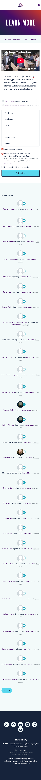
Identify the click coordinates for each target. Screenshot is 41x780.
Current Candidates (12, 39)
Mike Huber (6, 277)
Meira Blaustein (8, 632)
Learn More (29, 209)
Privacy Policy (8, 163)
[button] (38, 5)
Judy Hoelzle (7, 599)
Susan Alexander (8, 649)
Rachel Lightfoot (8, 357)
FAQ (25, 39)
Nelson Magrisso (8, 392)
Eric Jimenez (7, 518)
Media (33, 39)
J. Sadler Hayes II (8, 564)
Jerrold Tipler (9, 101)
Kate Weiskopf (6, 664)
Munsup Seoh (7, 549)
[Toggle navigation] (2, 5)
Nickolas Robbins (8, 242)
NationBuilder (24, 754)
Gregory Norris (8, 488)
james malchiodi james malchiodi (15, 322)
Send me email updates (13, 149)
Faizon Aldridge (8, 410)
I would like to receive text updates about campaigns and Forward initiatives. (21, 158)
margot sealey (7, 533)
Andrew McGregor (10, 679)
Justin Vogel (7, 226)
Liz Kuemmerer (8, 614)
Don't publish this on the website (16, 167)
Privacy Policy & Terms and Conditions (20, 752)
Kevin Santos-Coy (8, 375)
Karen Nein (7, 292)
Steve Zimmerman (10, 259)
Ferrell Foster (7, 458)
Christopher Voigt (8, 581)
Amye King (7, 503)
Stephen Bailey (8, 209)
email (24, 750)
